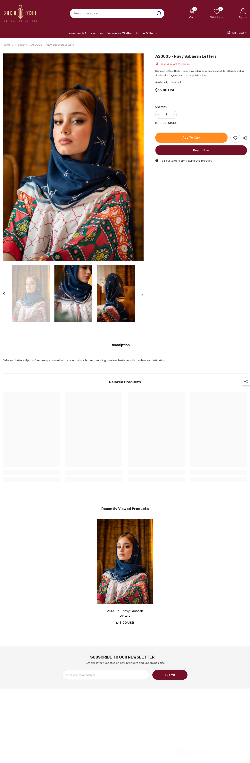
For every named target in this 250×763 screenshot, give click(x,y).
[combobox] (112, 13)
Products (21, 44)
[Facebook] (194, 733)
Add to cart (191, 137)
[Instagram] (206, 733)
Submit (170, 675)
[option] (73, 157)
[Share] (243, 138)
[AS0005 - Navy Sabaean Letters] (125, 561)
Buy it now (201, 150)
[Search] (117, 13)
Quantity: (161, 107)
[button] (4, 294)
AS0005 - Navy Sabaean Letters (125, 613)
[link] (235, 138)
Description (120, 345)
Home (7, 44)
